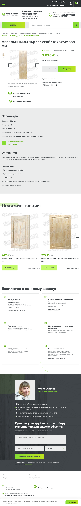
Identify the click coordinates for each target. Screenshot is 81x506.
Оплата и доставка (35, 475)
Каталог (13, 25)
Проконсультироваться (16, 310)
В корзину (9, 268)
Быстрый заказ (34, 268)
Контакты (58, 475)
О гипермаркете (34, 478)
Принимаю (72, 502)
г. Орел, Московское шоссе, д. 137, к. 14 (64, 15)
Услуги (5, 478)
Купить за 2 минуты (49, 79)
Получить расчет (54, 309)
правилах (20, 503)
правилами (28, 464)
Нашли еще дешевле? (49, 61)
